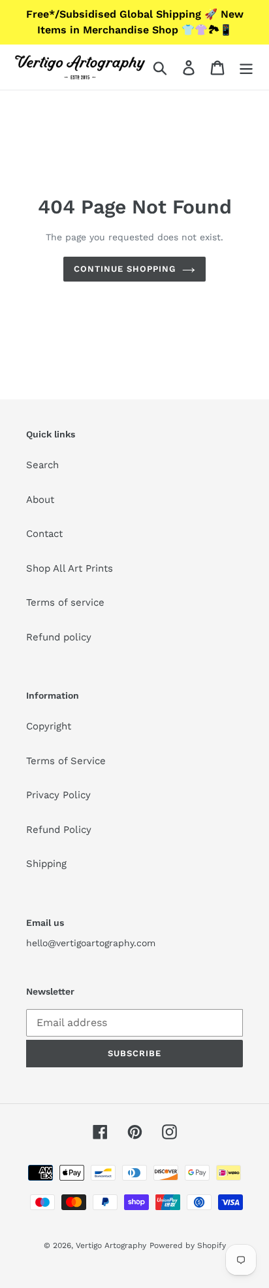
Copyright (48, 726)
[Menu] (246, 67)
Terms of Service (66, 761)
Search (42, 465)
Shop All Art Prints (69, 568)
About (40, 500)
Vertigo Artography (111, 1245)
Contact (44, 534)
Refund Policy (58, 830)
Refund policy (58, 637)
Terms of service (65, 602)
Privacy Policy (58, 795)
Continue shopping (125, 269)
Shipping (46, 864)
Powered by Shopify (188, 1245)
